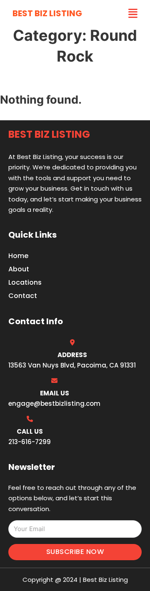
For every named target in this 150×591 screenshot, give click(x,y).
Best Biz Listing (47, 13)
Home (18, 256)
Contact (22, 295)
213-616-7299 (29, 441)
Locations (25, 282)
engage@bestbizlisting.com (54, 403)
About (18, 269)
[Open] (133, 13)
